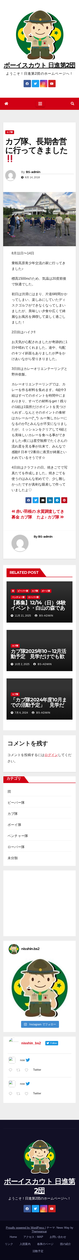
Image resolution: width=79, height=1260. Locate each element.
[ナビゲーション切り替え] (40, 104)
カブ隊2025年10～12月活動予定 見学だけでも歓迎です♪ (38, 656)
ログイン (51, 755)
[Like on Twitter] (28, 1070)
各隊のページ (45, 1244)
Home (13, 1236)
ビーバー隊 (23, 591)
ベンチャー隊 (18, 597)
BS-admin (33, 172)
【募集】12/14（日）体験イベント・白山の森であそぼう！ (38, 608)
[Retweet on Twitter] (19, 1070)
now (22, 1060)
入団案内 (25, 1244)
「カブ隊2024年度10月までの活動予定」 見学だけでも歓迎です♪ (39, 705)
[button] (72, 103)
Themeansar (39, 1231)
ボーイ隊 (46, 591)
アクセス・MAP (33, 1236)
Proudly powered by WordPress (25, 1227)
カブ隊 (10, 132)
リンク (9, 1244)
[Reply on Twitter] (11, 1070)
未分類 (13, 858)
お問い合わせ (58, 1236)
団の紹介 (65, 1244)
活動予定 (37, 1251)
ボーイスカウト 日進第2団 (39, 65)
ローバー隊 (33, 597)
